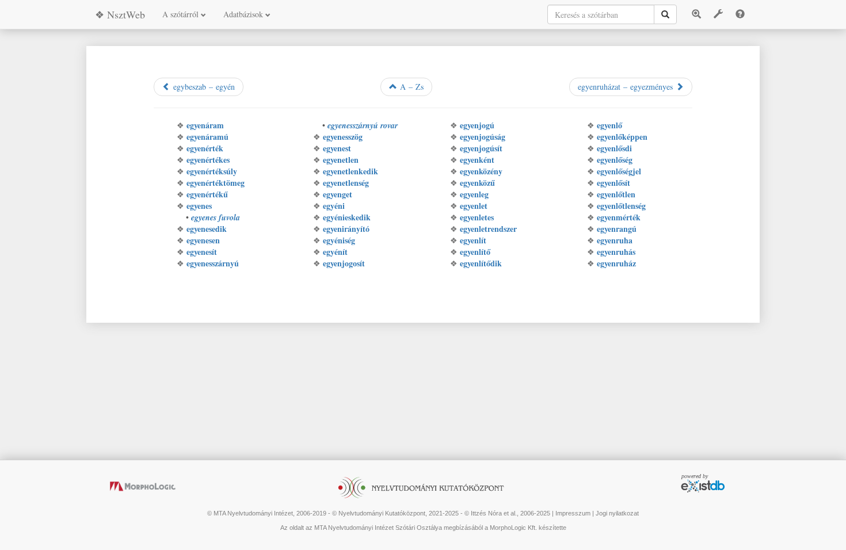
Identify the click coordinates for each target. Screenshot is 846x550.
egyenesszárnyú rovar (362, 125)
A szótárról (181, 14)
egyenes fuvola (215, 217)
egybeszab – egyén (202, 86)
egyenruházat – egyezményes (627, 86)
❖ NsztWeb (120, 14)
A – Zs (410, 86)
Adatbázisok (244, 14)
